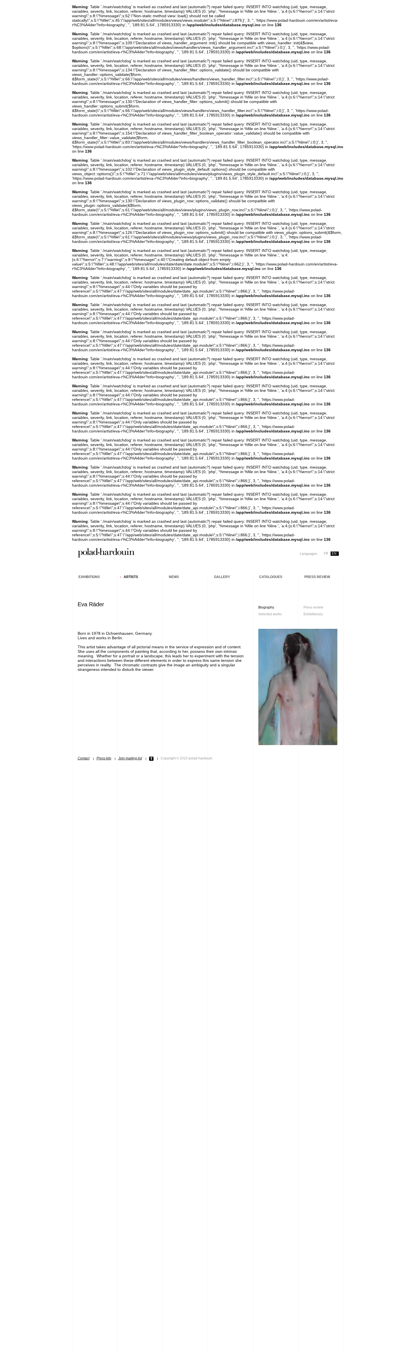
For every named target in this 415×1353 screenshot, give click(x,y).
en (334, 553)
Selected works (270, 614)
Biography (266, 607)
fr (326, 553)
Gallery (222, 577)
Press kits (104, 758)
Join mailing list (130, 758)
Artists (131, 577)
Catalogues (270, 577)
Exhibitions (89, 577)
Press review (317, 577)
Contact (83, 758)
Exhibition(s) (313, 614)
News (174, 577)
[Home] (106, 556)
